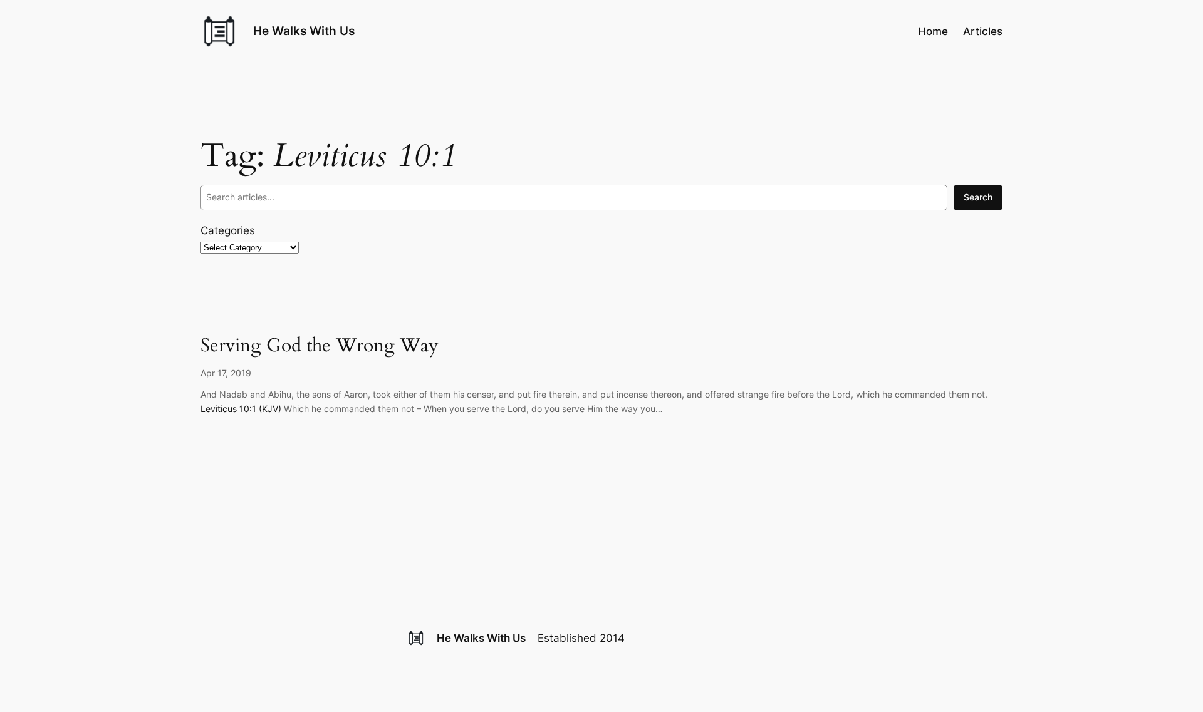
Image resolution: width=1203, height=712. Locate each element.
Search (978, 197)
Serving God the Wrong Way (319, 346)
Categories (227, 230)
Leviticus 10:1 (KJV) (240, 408)
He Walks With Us (304, 30)
